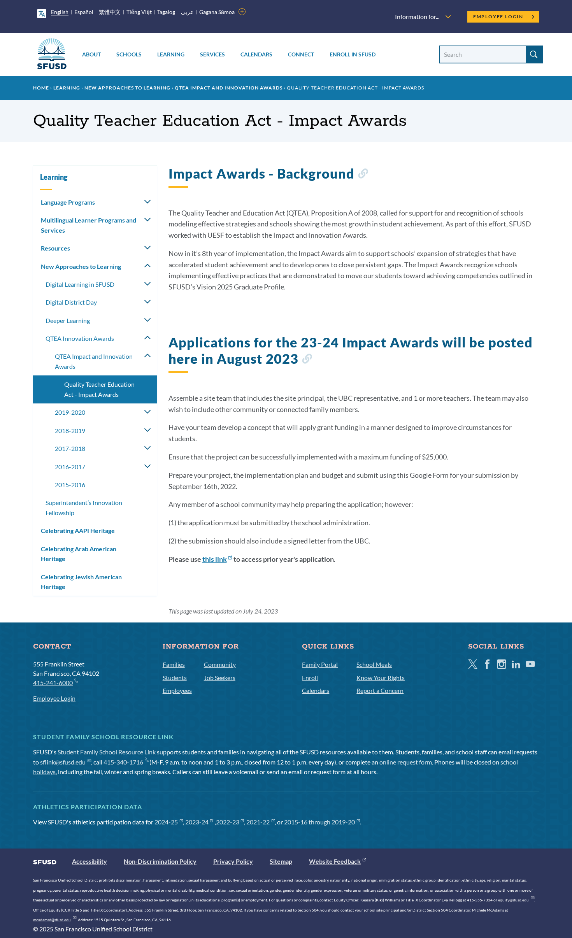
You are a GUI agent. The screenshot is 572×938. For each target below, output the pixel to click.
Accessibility (89, 861)
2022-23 (227, 822)
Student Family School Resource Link (107, 752)
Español (83, 12)
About (91, 54)
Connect (301, 54)
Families (174, 664)
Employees (177, 690)
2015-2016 (70, 484)
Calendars (256, 54)
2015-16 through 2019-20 (319, 822)
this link (214, 559)
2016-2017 (70, 466)
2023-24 (197, 822)
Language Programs (68, 202)
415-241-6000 (53, 682)
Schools (129, 54)
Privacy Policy (233, 861)
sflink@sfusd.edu (63, 762)
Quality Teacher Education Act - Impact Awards (99, 389)
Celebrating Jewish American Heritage (81, 582)
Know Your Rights (380, 677)
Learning (170, 54)
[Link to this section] (363, 174)
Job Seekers (219, 677)
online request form (405, 762)
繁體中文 (110, 12)
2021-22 (258, 822)
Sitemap (281, 861)
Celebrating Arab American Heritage (78, 554)
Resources (55, 248)
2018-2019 (70, 430)
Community (220, 664)
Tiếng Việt (139, 12)
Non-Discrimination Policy (160, 861)
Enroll (310, 677)
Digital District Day (71, 302)
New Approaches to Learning (127, 88)
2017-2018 (70, 448)
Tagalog (166, 12)
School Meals (374, 664)
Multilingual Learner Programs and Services (88, 225)
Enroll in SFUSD (352, 54)
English (59, 12)
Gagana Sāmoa (217, 12)
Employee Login (498, 16)
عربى (187, 12)
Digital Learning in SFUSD (80, 284)
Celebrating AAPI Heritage (78, 530)
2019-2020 (70, 412)
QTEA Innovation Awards (80, 338)
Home (41, 88)
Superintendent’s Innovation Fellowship (84, 507)
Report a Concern (380, 690)
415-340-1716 (123, 762)
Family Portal (320, 664)
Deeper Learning (68, 320)
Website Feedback (335, 861)
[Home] (52, 55)
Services (212, 54)
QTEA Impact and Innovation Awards (228, 88)
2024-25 (166, 822)
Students (175, 677)
